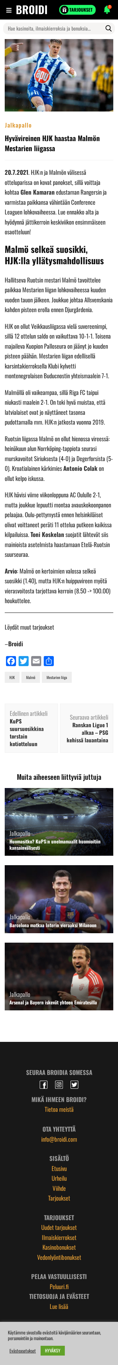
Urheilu (59, 1178)
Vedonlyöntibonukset (59, 1257)
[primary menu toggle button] (9, 10)
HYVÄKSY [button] (52, 1350)
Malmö (30, 677)
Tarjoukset (59, 1197)
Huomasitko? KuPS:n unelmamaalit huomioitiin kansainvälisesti (55, 844)
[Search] (108, 28)
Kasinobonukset (59, 1246)
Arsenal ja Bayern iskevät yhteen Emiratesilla (53, 1002)
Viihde (59, 1188)
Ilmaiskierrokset (59, 1237)
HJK (12, 677)
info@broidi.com (59, 1138)
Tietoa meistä (59, 1109)
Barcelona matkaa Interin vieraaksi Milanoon (53, 925)
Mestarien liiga (57, 677)
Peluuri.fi (59, 1286)
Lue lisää (59, 1306)
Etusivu (59, 1168)
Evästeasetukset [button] (22, 1351)
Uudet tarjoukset (59, 1227)
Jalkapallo (18, 124)
